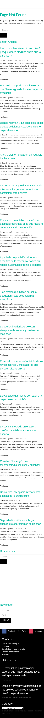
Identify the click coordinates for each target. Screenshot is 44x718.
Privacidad (6, 654)
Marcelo (4, 135)
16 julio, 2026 (18, 197)
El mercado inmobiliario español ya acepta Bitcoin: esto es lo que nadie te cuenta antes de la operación (21, 224)
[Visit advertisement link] (22, 582)
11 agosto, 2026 (19, 60)
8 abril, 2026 (13, 500)
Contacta (5, 646)
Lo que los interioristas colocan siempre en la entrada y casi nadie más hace (19, 330)
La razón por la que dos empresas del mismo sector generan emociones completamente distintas (21, 189)
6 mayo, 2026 (18, 438)
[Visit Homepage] (22, 3)
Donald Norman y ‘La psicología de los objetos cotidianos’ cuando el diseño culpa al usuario (22, 126)
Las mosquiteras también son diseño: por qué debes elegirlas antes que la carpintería (21, 52)
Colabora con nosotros (10, 652)
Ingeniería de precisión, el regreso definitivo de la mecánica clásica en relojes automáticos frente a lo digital (20, 261)
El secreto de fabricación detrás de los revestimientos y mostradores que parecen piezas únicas (21, 365)
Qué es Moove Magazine (11, 644)
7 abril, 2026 (18, 528)
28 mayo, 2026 (18, 304)
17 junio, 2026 (18, 269)
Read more (4, 80)
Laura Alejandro (7, 60)
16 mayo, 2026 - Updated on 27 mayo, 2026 (28, 338)
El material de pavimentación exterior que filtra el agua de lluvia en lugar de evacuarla (21, 89)
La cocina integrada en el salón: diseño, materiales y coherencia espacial (18, 430)
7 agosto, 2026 (19, 97)
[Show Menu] (3, 4)
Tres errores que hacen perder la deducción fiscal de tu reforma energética (18, 295)
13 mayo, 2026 (18, 373)
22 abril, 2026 (13, 469)
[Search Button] (41, 4)
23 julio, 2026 (13, 163)
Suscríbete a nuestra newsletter (13, 649)
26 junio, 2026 (18, 232)
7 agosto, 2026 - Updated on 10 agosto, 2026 (24, 135)
